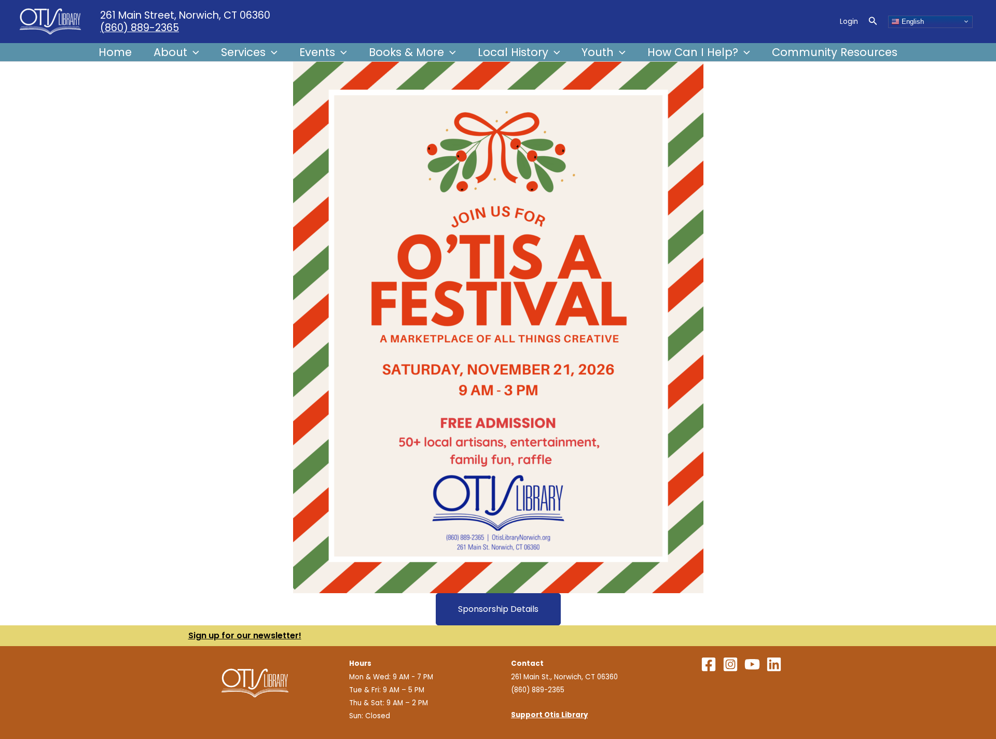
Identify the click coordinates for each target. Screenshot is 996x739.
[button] (873, 22)
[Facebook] (708, 664)
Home (115, 52)
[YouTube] (752, 664)
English (912, 21)
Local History (513, 52)
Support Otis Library (549, 715)
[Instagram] (730, 664)
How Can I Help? (692, 52)
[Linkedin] (774, 664)
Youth (598, 52)
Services (243, 52)
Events (317, 52)
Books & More (406, 52)
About (170, 52)
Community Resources (834, 52)
